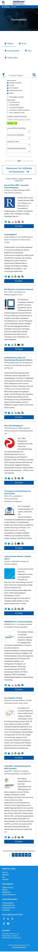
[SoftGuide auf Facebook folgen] (4, 919)
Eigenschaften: (11, 100)
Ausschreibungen (13, 51)
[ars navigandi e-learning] (19, 728)
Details (20, 226)
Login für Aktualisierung (9, 894)
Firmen (24, 43)
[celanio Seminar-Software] (19, 585)
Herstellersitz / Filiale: (13, 141)
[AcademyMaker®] (19, 258)
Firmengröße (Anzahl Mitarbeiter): (16, 148)
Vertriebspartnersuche (8, 905)
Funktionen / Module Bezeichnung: (17, 116)
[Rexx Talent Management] (19, 454)
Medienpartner (6, 892)
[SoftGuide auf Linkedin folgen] (8, 919)
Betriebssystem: (11, 80)
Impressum (5, 879)
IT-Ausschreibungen (8, 903)
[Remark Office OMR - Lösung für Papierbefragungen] (19, 206)
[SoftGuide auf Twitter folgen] (12, 919)
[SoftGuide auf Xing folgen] (4, 923)
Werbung (4, 890)
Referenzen (5, 874)
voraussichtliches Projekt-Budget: (16, 128)
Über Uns (5, 872)
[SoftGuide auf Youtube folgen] (8, 923)
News (30, 51)
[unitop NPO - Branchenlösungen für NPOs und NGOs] (19, 804)
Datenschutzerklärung (19, 947)
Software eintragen (7, 887)
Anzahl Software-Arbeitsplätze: (15, 135)
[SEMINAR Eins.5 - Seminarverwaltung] (19, 656)
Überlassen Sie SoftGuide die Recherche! (19, 170)
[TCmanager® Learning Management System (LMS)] (19, 520)
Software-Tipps (12, 57)
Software (7, 7)
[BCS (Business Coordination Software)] (19, 320)
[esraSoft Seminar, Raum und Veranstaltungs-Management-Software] (19, 387)
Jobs (3, 877)
